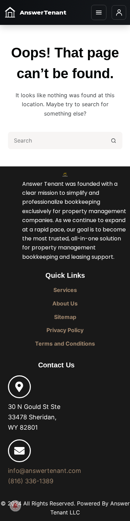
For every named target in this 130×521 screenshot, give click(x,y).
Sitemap (65, 316)
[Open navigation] (98, 12)
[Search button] (114, 140)
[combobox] (57, 140)
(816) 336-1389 (30, 481)
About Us (65, 303)
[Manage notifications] (15, 505)
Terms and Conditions (65, 343)
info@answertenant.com (44, 470)
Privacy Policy (65, 330)
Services (65, 289)
